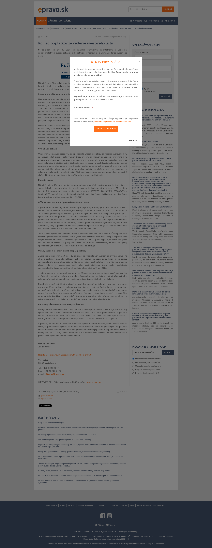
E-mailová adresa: (83, 107)
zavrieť (133, 141)
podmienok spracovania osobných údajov (112, 121)
